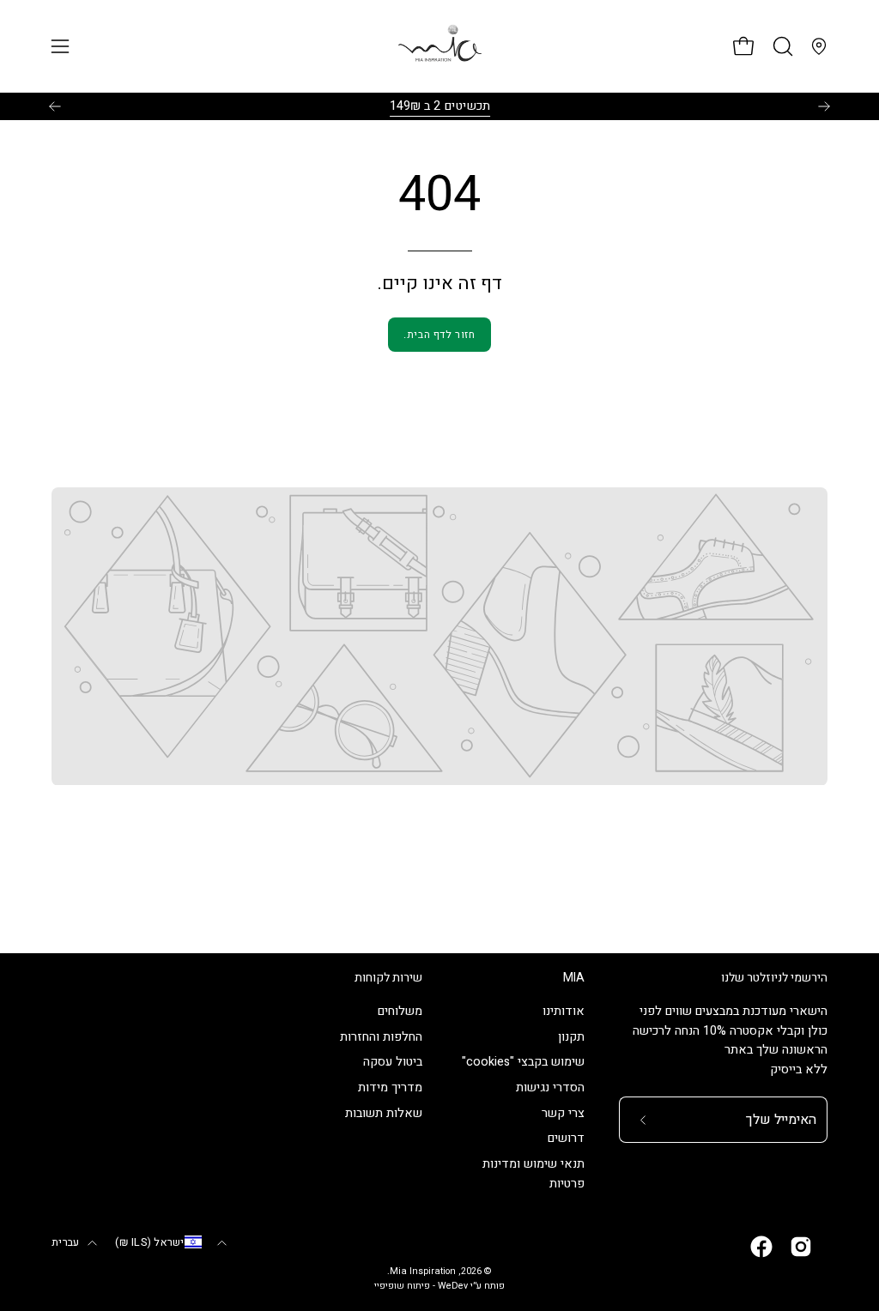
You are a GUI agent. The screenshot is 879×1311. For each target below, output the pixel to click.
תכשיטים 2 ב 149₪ (440, 106)
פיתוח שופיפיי (402, 1286)
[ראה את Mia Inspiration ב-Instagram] (801, 1247)
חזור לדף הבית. (439, 334)
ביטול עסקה (392, 1063)
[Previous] (55, 106)
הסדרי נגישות (550, 1088)
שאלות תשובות (383, 1113)
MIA (574, 978)
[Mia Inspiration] (439, 46)
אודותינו (564, 1011)
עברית (65, 1242)
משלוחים (400, 1011)
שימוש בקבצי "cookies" (523, 1063)
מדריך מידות (390, 1088)
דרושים (566, 1139)
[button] (781, 46)
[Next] (824, 106)
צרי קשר (563, 1113)
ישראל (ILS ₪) (149, 1242)
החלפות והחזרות (381, 1037)
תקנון (571, 1037)
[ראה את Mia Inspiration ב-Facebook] (761, 1247)
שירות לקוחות (388, 978)
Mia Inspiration (423, 1271)
